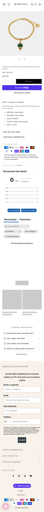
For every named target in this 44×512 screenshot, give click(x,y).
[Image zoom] (22, 33)
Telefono (7, 417)
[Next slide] (24, 59)
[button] (29, 81)
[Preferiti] (35, 4)
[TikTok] (24, 475)
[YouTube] (30, 475)
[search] (8, 4)
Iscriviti (22, 440)
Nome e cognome (11, 385)
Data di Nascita (9, 406)
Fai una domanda (13, 210)
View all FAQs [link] (21, 354)
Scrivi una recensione (29, 210)
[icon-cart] (39, 4)
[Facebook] (13, 475)
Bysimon (25, 508)
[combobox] (8, 421)
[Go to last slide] (19, 59)
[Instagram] (19, 475)
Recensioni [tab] (11, 219)
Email (5, 396)
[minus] (4, 81)
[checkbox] (12, 236)
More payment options (22, 92)
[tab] (26, 219)
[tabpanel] (22, 246)
